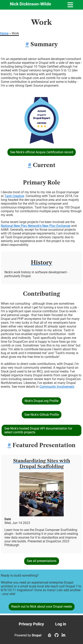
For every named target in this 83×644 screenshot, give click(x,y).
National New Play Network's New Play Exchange (35, 226)
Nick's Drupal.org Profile (41, 401)
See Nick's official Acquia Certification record (41, 152)
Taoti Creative (14, 196)
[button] (41, 142)
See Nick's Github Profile (41, 415)
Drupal (36, 635)
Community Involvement (56, 387)
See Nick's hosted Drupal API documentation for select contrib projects (38, 430)
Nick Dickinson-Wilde (30, 4)
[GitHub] (56, 635)
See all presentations (41, 561)
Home (4, 33)
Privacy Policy (31, 624)
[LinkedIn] (63, 635)
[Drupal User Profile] (49, 635)
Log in (60, 624)
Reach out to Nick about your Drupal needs (41, 606)
